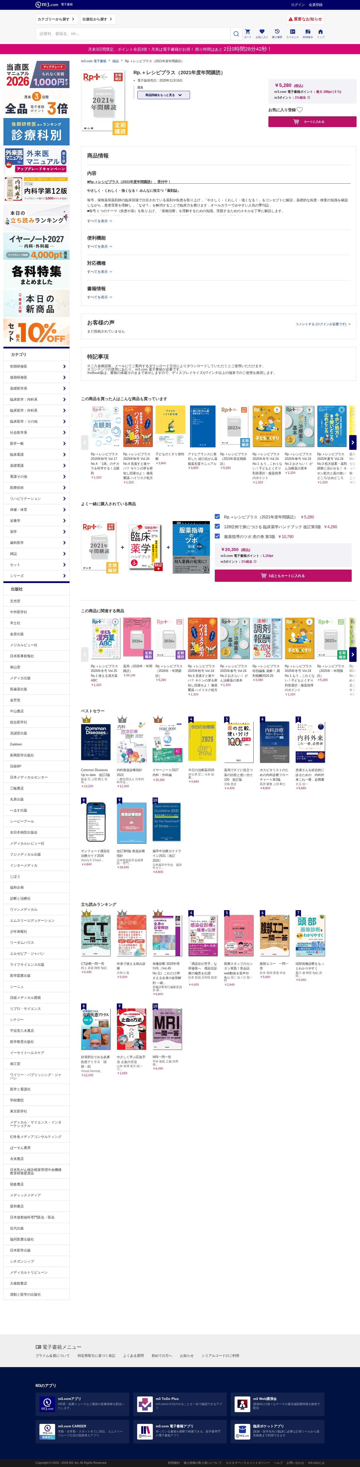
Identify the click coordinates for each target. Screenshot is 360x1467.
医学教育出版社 (22, 1042)
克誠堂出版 (18, 733)
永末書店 (17, 1159)
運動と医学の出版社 (25, 1294)
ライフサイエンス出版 (27, 964)
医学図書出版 (20, 976)
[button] (353, 442)
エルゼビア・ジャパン (27, 953)
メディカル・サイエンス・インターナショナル (35, 1124)
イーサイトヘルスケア (27, 1053)
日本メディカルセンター (29, 777)
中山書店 (17, 711)
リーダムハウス (22, 942)
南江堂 (15, 1064)
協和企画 (17, 887)
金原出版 (17, 634)
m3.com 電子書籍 (93, 61)
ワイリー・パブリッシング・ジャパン (35, 1076)
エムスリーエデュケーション (32, 920)
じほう (15, 876)
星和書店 (17, 1206)
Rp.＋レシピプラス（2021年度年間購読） (261, 517)
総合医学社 (18, 722)
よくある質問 (133, 1355)
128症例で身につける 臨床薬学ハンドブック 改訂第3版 (272, 527)
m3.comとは (316, 1463)
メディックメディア (25, 1195)
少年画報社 (18, 931)
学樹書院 (17, 1100)
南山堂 (15, 667)
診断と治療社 (20, 898)
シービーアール (22, 821)
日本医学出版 (20, 1250)
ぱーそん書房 (20, 1148)
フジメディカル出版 (25, 854)
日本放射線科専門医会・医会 (32, 1217)
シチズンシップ (22, 1261)
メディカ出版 (20, 678)
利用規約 (174, 1463)
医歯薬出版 (18, 689)
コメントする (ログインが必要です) (321, 324)
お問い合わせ (295, 1463)
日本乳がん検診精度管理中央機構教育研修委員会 (35, 1171)
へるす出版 (18, 810)
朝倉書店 (17, 1184)
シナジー (17, 1020)
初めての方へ (162, 1355)
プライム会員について (53, 1355)
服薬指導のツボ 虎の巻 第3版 (249, 537)
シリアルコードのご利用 (220, 1355)
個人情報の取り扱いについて (203, 1463)
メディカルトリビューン (29, 1272)
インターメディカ (23, 865)
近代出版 (17, 1228)
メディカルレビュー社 (27, 843)
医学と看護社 (20, 1089)
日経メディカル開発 (25, 998)
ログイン (298, 5)
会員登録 (316, 5)
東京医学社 (18, 1111)
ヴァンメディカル (23, 909)
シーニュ (17, 987)
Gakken (16, 744)
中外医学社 (18, 612)
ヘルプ (278, 1463)
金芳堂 (15, 700)
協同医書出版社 (22, 1239)
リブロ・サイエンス (25, 1009)
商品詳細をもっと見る (160, 95)
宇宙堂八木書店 (22, 1031)
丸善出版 (17, 799)
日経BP (15, 766)
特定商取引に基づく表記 (96, 1355)
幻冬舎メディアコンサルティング (35, 1137)
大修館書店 (18, 1283)
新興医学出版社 (22, 755)
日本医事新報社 (22, 656)
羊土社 (15, 623)
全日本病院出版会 (23, 832)
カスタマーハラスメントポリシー (248, 1463)
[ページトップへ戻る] (346, 1459)
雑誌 (115, 61)
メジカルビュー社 (23, 645)
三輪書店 (17, 788)
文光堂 (15, 601)
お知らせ (187, 1355)
